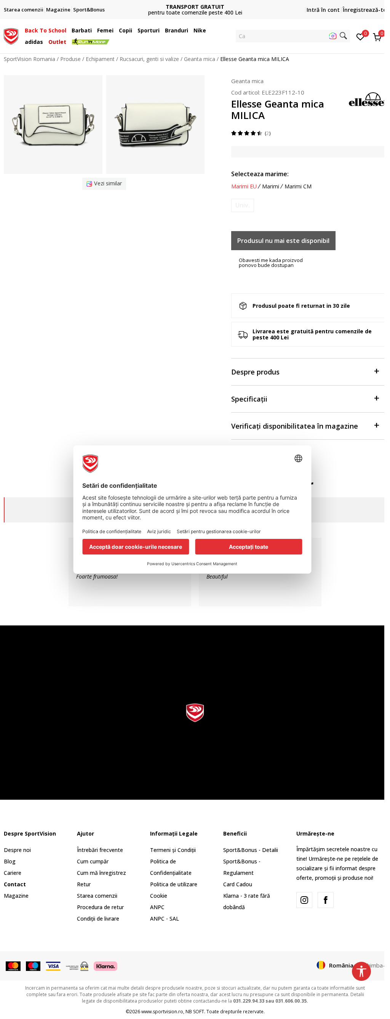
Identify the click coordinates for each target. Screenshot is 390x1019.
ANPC (157, 907)
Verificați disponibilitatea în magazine (294, 426)
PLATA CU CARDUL (195, 3)
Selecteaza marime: (260, 173)
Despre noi (17, 849)
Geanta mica (199, 59)
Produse (70, 59)
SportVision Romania (29, 59)
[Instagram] (304, 900)
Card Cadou (237, 884)
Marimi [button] (270, 186)
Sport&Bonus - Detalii (250, 849)
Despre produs (255, 371)
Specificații (249, 398)
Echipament (100, 59)
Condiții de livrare (98, 918)
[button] (68, 30)
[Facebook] (325, 900)
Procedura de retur (100, 907)
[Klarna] (105, 965)
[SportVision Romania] (11, 35)
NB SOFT (194, 1011)
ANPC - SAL (164, 918)
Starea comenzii (97, 895)
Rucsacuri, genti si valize (149, 59)
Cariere (12, 872)
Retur (84, 884)
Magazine (16, 895)
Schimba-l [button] (373, 965)
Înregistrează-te (364, 9)
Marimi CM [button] (298, 186)
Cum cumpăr (93, 861)
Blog (10, 861)
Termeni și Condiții (173, 849)
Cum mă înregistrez (101, 872)
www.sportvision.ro (162, 1011)
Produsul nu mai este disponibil (283, 240)
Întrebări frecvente (100, 849)
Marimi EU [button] (244, 186)
